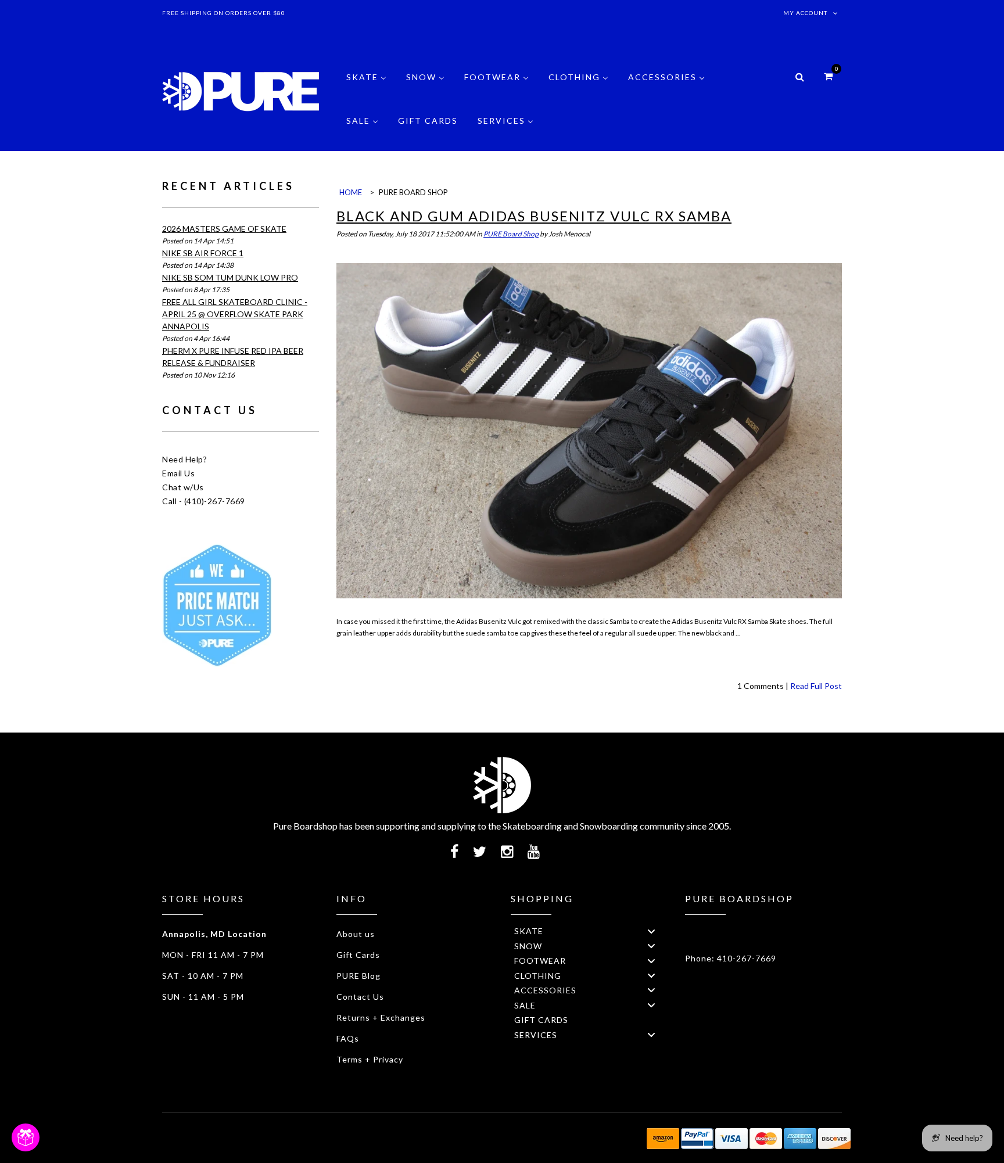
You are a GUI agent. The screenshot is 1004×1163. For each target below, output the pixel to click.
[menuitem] (366, 85)
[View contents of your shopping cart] (828, 76)
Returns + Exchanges (380, 1017)
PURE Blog (358, 976)
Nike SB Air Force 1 (202, 253)
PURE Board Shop (511, 233)
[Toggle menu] (651, 931)
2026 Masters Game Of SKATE (224, 229)
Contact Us (360, 997)
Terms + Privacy (369, 1059)
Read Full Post (816, 686)
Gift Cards (358, 955)
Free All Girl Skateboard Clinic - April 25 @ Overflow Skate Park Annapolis (234, 314)
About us (355, 934)
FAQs (347, 1038)
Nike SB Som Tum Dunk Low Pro (230, 277)
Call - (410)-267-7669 (203, 501)
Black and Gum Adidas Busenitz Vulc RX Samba (534, 215)
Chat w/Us (183, 487)
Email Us (178, 473)
